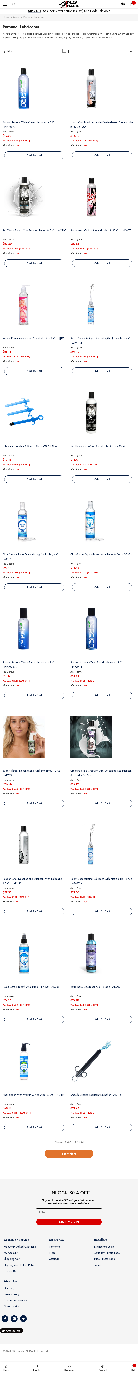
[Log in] (123, 4)
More (16, 17)
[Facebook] (5, 1318)
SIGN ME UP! (69, 1221)
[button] (64, 51)
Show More (69, 1154)
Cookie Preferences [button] (15, 1300)
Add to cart (34, 155)
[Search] (14, 4)
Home (6, 17)
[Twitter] (23, 1318)
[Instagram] (14, 1318)
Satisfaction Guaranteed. (98, 11)
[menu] (5, 4)
